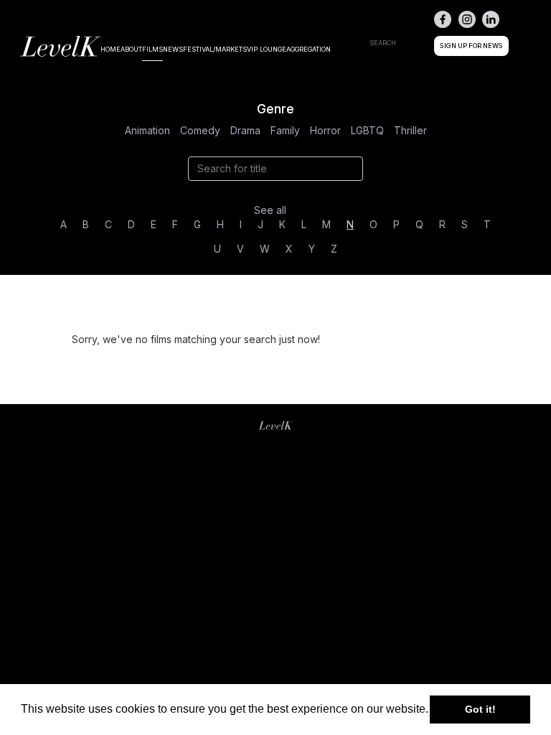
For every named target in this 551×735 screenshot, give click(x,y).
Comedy (200, 130)
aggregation (308, 49)
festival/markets (215, 49)
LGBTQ (367, 130)
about (131, 49)
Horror (325, 130)
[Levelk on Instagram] (467, 19)
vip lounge (266, 49)
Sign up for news (471, 46)
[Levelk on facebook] (442, 19)
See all (270, 210)
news (173, 49)
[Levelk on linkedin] (490, 19)
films (152, 49)
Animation (147, 130)
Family (285, 130)
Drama (245, 130)
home (110, 49)
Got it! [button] (480, 709)
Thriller (410, 130)
